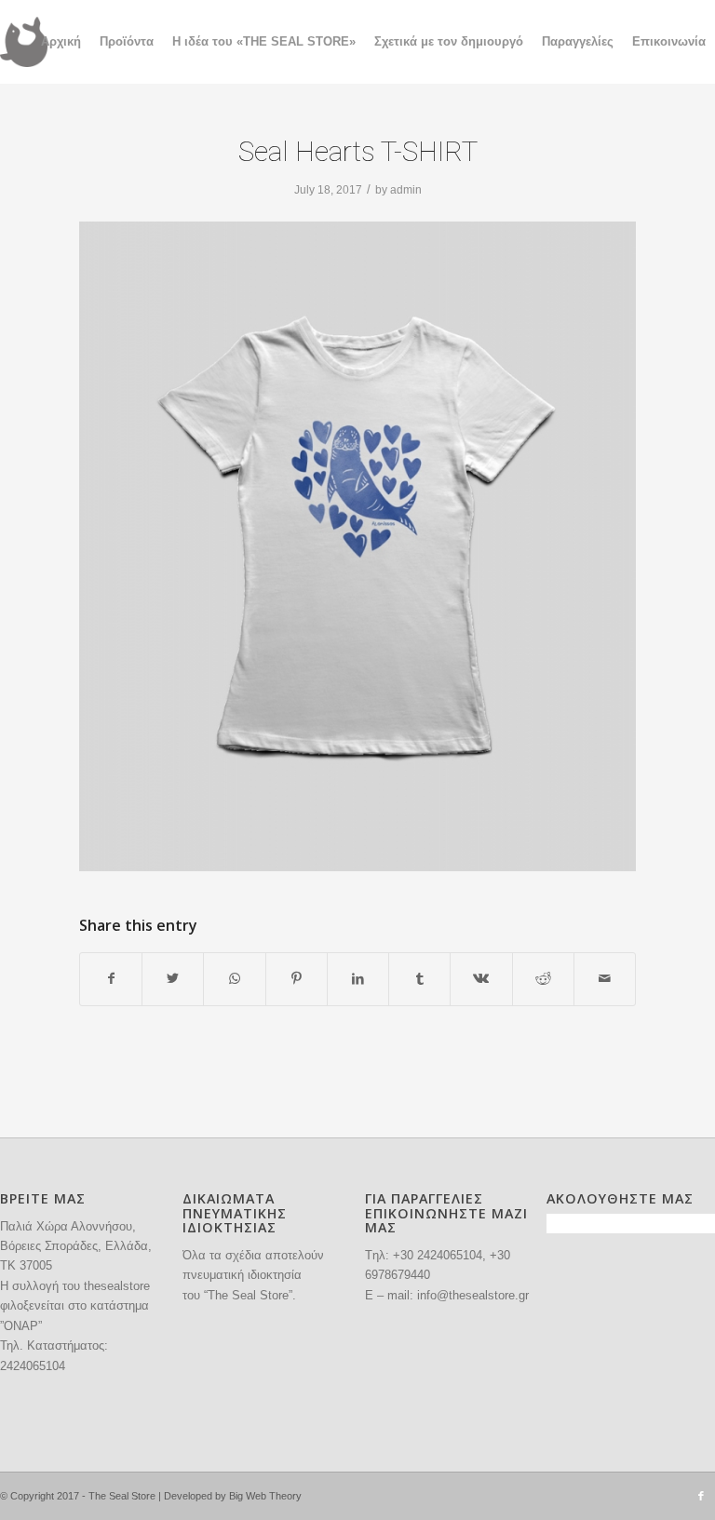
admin (406, 189)
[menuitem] (61, 42)
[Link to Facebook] (701, 1496)
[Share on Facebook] (111, 978)
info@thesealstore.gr (473, 1295)
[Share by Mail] (604, 978)
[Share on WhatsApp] (234, 978)
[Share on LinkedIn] (358, 978)
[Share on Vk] (481, 978)
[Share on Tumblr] (419, 978)
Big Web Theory (265, 1495)
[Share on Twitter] (172, 978)
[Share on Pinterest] (296, 978)
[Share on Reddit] (543, 978)
